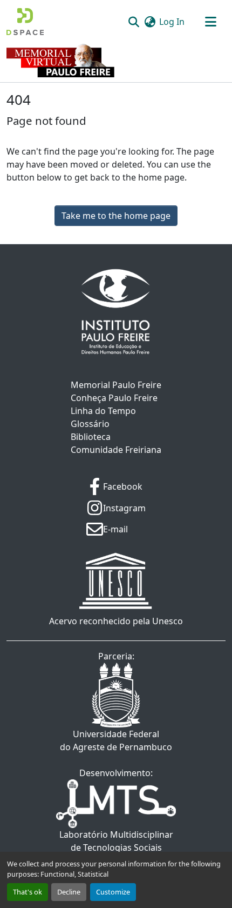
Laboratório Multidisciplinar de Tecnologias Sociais (116, 841)
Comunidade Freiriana (116, 450)
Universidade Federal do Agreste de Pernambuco (116, 740)
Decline (68, 892)
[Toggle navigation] (210, 21)
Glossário (90, 424)
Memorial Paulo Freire (116, 385)
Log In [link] (172, 22)
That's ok (27, 892)
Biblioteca (91, 437)
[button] (25, 21)
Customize (113, 892)
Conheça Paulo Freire (114, 398)
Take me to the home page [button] (116, 216)
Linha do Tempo (103, 411)
